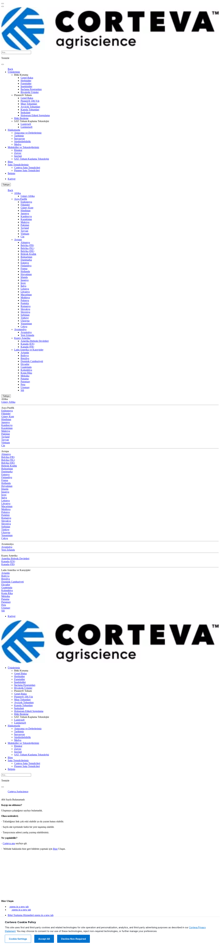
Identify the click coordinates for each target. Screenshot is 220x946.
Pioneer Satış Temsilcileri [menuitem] (27, 170)
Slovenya (25, 312)
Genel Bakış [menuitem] (27, 77)
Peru (23, 384)
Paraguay (25, 381)
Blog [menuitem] (10, 161)
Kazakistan (26, 219)
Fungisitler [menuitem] (26, 83)
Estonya (25, 262)
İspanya (25, 280)
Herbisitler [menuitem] (26, 80)
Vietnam (25, 233)
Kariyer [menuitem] (11, 178)
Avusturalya (20, 329)
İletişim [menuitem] (11, 173)
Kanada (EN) (27, 343)
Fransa (24, 268)
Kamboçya (26, 216)
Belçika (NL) (27, 248)
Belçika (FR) (27, 245)
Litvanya (25, 291)
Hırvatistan (26, 274)
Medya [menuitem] (17, 144)
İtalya (23, 286)
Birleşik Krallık (28, 254)
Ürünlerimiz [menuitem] (14, 72)
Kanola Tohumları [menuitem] (30, 109)
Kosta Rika (26, 372)
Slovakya (25, 309)
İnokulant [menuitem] (25, 112)
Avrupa (18, 239)
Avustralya (26, 332)
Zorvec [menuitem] (17, 153)
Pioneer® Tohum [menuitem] (23, 95)
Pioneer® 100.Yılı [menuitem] (30, 101)
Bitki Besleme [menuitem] (21, 118)
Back (10, 69)
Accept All (44, 939)
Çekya (24, 326)
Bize (55, 848)
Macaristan (26, 294)
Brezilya (25, 358)
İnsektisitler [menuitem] (26, 86)
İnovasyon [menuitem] (19, 138)
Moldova (25, 297)
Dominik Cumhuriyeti (32, 361)
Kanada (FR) (27, 346)
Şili (22, 390)
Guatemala (26, 367)
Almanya (25, 242)
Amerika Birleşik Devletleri (35, 341)
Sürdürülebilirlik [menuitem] (22, 141)
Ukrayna (25, 320)
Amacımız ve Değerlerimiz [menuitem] (28, 132)
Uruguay (25, 387)
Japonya (25, 213)
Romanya (25, 306)
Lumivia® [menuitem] (26, 124)
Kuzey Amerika (22, 338)
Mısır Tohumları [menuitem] (29, 103)
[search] (2, 64)
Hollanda (25, 271)
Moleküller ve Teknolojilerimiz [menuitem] (23, 147)
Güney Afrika (28, 196)
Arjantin (25, 352)
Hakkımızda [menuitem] (14, 129)
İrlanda (24, 277)
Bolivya (25, 355)
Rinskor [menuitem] (18, 150)
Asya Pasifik (20, 199)
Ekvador (25, 364)
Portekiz (25, 303)
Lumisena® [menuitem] (27, 127)
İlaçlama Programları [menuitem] (31, 89)
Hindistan (25, 210)
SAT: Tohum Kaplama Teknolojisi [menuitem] (31, 121)
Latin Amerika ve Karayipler (28, 349)
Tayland (25, 228)
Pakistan (25, 225)
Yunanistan (26, 323)
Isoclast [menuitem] (18, 156)
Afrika (17, 193)
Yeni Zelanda (27, 335)
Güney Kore (27, 207)
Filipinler (25, 204)
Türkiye (6, 184)
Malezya (25, 222)
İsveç (23, 283)
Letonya (25, 288)
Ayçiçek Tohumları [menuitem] (30, 106)
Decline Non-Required (73, 939)
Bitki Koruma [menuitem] (21, 74)
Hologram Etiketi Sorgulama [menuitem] (35, 115)
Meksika (25, 375)
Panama (25, 378)
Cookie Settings (18, 939)
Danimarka (26, 259)
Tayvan (24, 230)
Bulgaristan (26, 257)
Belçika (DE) (27, 251)
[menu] (2, 3)
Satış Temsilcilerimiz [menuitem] (18, 164)
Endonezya (26, 201)
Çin (22, 236)
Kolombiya (26, 370)
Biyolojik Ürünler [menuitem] (30, 92)
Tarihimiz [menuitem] (19, 135)
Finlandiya (26, 265)
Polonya (25, 300)
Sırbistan (25, 315)
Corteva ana (9, 843)
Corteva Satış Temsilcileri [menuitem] (27, 167)
